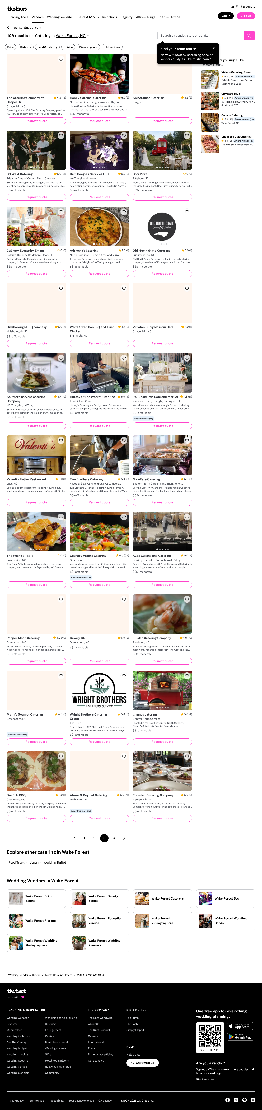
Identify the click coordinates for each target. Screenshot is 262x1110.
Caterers (37, 975)
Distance (25, 47)
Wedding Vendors (19, 975)
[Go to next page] (124, 838)
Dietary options (88, 47)
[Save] (61, 59)
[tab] (94, 91)
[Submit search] (249, 35)
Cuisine (68, 47)
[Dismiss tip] (214, 47)
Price (10, 47)
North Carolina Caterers (26, 27)
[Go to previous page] (74, 838)
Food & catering (47, 47)
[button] (225, 65)
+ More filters (112, 47)
